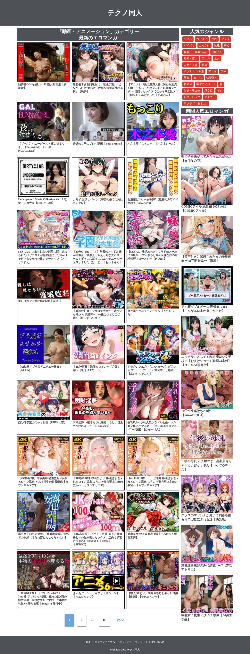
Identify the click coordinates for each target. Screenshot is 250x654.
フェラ (225, 39)
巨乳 (214, 39)
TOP (88, 642)
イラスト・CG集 (194, 71)
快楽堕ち (211, 77)
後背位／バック (205, 84)
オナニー (209, 97)
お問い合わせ (156, 642)
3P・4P (198, 77)
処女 (217, 58)
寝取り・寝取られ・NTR (199, 51)
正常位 (208, 90)
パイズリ (189, 45)
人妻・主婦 (190, 64)
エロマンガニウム (105, 642)
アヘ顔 (212, 71)
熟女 (186, 77)
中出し (188, 39)
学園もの (217, 51)
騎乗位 (188, 84)
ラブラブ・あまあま (196, 103)
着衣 (219, 90)
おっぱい (201, 39)
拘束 (204, 64)
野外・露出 (190, 58)
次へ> (121, 620)
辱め (226, 45)
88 (104, 620)
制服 (217, 45)
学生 (223, 71)
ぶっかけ (204, 45)
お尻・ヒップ (192, 97)
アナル (206, 58)
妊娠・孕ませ (192, 90)
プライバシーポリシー (132, 642)
